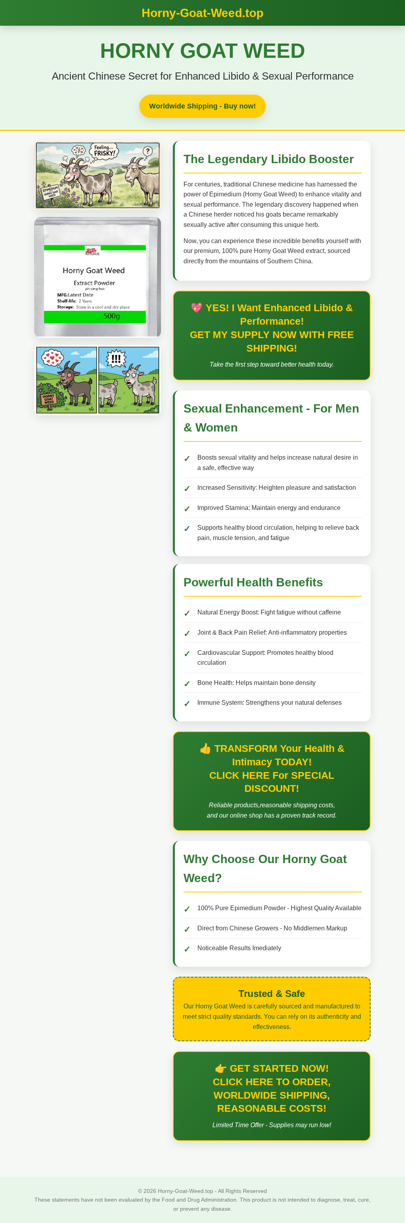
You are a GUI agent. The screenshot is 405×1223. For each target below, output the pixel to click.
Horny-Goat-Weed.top (202, 12)
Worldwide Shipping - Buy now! (202, 106)
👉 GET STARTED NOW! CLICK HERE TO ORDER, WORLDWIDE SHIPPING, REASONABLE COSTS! (272, 1088)
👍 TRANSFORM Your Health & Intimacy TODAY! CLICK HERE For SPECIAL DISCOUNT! (271, 768)
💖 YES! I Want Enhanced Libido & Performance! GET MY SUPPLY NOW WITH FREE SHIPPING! (272, 327)
